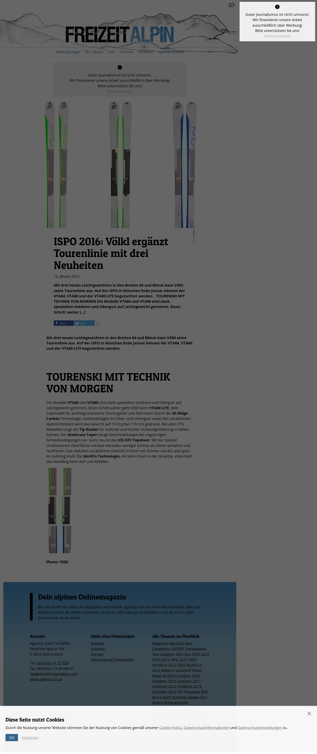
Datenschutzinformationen (206, 727)
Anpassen (30, 737)
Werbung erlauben (277, 36)
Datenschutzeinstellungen (260, 727)
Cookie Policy (170, 727)
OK (11, 737)
